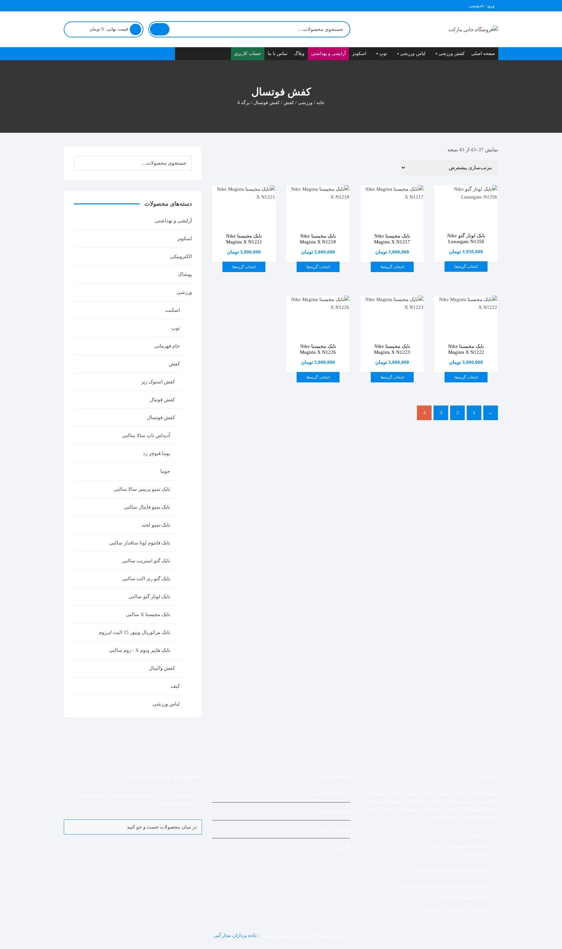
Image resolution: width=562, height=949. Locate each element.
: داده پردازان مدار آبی (237, 935)
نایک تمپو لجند (155, 525)
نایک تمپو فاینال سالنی (147, 507)
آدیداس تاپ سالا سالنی (146, 435)
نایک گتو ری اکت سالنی (146, 578)
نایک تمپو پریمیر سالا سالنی (142, 489)
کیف (175, 686)
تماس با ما (278, 53)
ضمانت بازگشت (333, 829)
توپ (383, 53)
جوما (165, 471)
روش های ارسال (333, 811)
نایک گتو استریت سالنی (146, 560)
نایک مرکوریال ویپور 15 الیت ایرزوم (134, 632)
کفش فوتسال (267, 102)
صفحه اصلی (483, 53)
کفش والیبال (162, 668)
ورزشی (305, 102)
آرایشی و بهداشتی (328, 53)
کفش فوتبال (162, 399)
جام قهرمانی (167, 346)
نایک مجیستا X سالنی (148, 614)
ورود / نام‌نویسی (482, 6)
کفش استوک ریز (158, 381)
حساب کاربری (247, 53)
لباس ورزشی (412, 53)
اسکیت (172, 310)
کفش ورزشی (451, 53)
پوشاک (185, 274)
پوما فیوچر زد (156, 453)
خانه (320, 102)
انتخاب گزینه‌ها (466, 266)
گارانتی (343, 847)
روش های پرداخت (332, 793)
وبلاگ (299, 53)
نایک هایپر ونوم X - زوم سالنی (139, 650)
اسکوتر (359, 53)
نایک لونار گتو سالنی (149, 596)
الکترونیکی (181, 256)
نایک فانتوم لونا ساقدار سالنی (139, 542)
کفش (289, 102)
